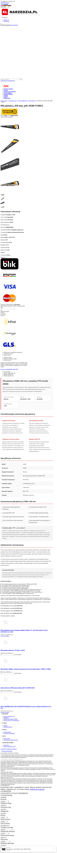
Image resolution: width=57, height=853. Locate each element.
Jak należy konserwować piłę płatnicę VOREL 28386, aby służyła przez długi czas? (21, 589)
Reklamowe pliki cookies (6, 777)
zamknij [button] (3, 797)
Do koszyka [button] (18, 654)
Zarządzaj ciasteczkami (6, 751)
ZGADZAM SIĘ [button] (6, 795)
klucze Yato (6, 745)
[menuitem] (28, 86)
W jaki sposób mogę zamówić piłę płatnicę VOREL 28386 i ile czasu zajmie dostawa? (22, 592)
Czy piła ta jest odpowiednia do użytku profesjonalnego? (15, 588)
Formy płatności (7, 732)
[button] (1, 5)
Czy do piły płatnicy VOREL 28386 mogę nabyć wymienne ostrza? (18, 593)
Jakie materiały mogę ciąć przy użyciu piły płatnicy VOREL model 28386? (19, 584)
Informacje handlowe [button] (6, 581)
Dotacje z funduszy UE (9, 716)
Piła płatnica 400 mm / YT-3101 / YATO (13, 650)
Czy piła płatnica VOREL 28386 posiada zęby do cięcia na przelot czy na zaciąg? (21, 590)
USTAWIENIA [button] (6, 791)
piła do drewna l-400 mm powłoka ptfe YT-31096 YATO (18, 688)
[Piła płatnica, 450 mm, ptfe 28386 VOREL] (10, 135)
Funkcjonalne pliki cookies (7, 766)
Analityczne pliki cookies (6, 772)
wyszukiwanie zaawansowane (8, 80)
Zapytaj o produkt (5, 369)
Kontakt (5, 725)
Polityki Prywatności (37, 789)
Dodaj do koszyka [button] (5, 311)
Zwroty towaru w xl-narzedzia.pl (11, 720)
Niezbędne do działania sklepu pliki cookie (12, 759)
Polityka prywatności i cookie (10, 719)
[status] (28, 849)
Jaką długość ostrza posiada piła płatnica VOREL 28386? (15, 586)
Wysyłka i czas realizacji (9, 733)
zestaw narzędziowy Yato (9, 746)
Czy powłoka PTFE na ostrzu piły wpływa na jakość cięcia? (16, 585)
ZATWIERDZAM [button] (5, 785)
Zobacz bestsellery (13, 25)
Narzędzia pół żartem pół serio (11, 740)
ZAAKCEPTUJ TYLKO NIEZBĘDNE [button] (14, 793)
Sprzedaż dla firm (8, 727)
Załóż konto (6, 21)
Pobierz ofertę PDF (13, 369)
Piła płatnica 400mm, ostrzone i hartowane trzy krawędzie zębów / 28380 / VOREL (26, 669)
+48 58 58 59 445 (5, 2)
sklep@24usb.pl (4, 4)
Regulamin (6, 717)
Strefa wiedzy (7, 738)
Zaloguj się (6, 19)
